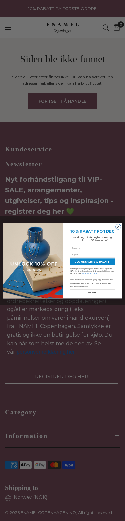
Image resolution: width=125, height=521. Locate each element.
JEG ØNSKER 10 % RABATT (92, 261)
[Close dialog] (118, 226)
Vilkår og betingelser (90, 273)
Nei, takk (92, 292)
